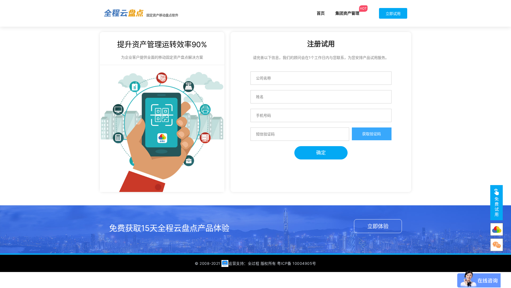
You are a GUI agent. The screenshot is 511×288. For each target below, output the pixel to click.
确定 (321, 152)
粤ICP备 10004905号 (296, 263)
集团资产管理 (347, 13)
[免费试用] (496, 202)
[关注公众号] (496, 229)
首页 (321, 13)
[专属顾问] (496, 244)
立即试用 (393, 13)
